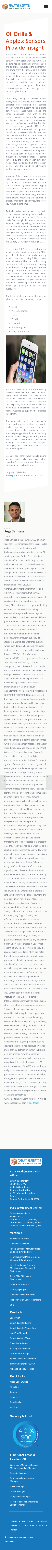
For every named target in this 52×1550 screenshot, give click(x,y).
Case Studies (16, 1402)
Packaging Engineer (19, 1289)
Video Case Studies (19, 1382)
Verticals (14, 1407)
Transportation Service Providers (25, 1300)
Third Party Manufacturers (22, 1295)
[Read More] (33, 1102)
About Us (14, 1387)
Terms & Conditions (22, 1521)
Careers (13, 1392)
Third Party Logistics (19, 1244)
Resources (15, 1397)
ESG (12, 1305)
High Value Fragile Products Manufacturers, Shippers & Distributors (22, 1268)
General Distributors (19, 1284)
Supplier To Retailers (19, 1238)
